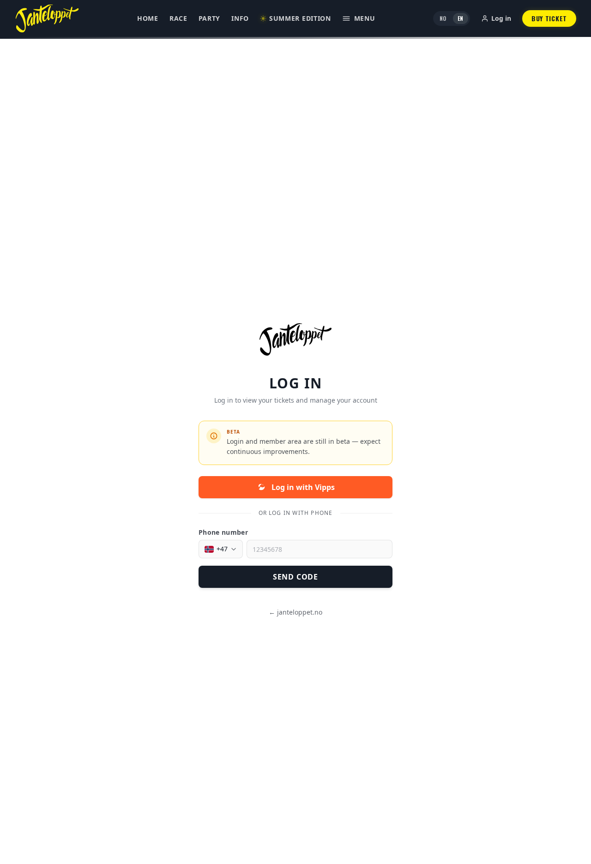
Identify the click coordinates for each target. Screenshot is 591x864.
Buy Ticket (549, 18)
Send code (295, 577)
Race (178, 18)
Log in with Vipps (303, 487)
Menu (364, 18)
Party (210, 18)
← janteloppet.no (295, 612)
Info (240, 18)
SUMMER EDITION (300, 18)
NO (443, 18)
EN (461, 18)
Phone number (223, 532)
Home (147, 18)
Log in (501, 18)
